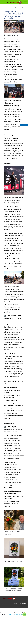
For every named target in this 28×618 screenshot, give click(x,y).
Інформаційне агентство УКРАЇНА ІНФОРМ (11, 503)
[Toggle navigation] (25, 2)
